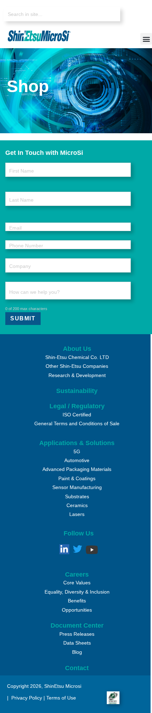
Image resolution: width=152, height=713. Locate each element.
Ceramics (77, 505)
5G (77, 451)
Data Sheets (77, 643)
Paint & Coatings (76, 478)
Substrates (77, 496)
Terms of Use (61, 698)
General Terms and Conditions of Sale (76, 423)
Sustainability (77, 390)
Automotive (76, 460)
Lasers (76, 514)
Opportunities (77, 610)
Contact (77, 668)
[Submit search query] (110, 14)
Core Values (76, 582)
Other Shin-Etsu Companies (77, 366)
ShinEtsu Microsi (62, 686)
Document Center (77, 625)
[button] (146, 39)
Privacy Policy (26, 698)
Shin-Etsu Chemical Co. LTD (77, 357)
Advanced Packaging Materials (76, 469)
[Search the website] (62, 14)
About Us (77, 348)
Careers (77, 574)
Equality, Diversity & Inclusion (77, 592)
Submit (23, 318)
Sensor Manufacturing (77, 487)
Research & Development (77, 375)
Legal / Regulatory (77, 406)
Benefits (77, 600)
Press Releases (76, 634)
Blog (77, 652)
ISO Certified (77, 414)
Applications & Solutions (77, 443)
